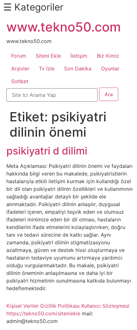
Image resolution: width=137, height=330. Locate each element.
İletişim (78, 56)
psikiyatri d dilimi (46, 151)
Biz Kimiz (108, 56)
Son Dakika (77, 68)
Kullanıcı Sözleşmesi (105, 306)
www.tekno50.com (63, 27)
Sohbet (19, 81)
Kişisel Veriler (22, 306)
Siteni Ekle (48, 56)
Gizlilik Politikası (60, 306)
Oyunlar (110, 68)
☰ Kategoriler (33, 7)
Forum (18, 56)
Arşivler (20, 68)
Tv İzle (46, 68)
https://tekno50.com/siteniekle (43, 313)
